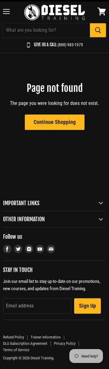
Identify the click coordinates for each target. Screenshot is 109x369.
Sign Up (87, 306)
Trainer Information (46, 337)
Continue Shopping (55, 122)
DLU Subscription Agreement (25, 343)
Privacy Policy (64, 343)
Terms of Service (16, 350)
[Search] (98, 30)
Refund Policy (13, 337)
